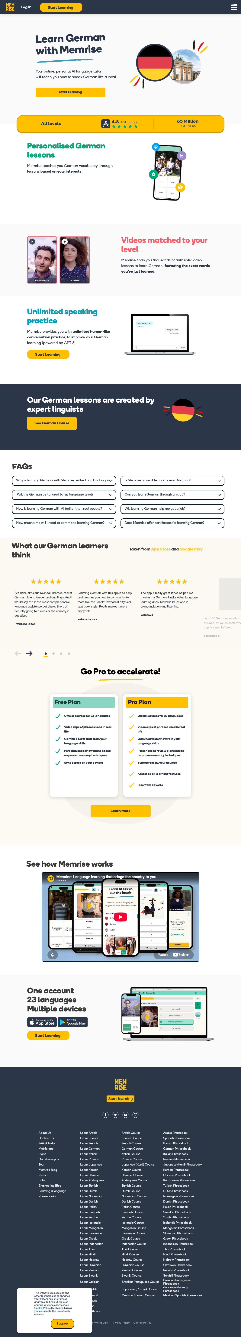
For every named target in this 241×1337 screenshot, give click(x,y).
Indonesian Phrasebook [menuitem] (178, 1244)
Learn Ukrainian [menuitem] (90, 1265)
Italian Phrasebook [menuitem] (175, 1154)
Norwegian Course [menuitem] (134, 1196)
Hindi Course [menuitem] (130, 1254)
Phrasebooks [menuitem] (47, 1196)
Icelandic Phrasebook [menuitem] (177, 1222)
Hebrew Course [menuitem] (132, 1259)
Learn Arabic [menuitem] (88, 1133)
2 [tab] (53, 653)
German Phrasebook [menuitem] (177, 1148)
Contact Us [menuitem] (46, 1138)
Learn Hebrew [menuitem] (89, 1259)
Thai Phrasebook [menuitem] (174, 1249)
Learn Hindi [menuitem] (87, 1254)
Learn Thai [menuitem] (87, 1249)
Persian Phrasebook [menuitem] (176, 1270)
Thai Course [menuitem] (130, 1249)
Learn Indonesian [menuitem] (91, 1244)
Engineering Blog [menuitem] (50, 1185)
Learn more (120, 811)
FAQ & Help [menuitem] (47, 1143)
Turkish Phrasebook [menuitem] (176, 1185)
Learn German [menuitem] (90, 1148)
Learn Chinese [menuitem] (90, 1175)
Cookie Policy (42, 1308)
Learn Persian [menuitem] (89, 1270)
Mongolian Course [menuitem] (134, 1228)
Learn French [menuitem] (89, 1143)
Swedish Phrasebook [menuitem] (177, 1212)
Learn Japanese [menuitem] (91, 1164)
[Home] (10, 6)
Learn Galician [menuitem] (89, 1282)
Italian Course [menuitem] (131, 1154)
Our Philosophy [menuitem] (49, 1159)
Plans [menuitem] (42, 1154)
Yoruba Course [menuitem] (131, 1217)
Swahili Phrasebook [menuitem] (176, 1275)
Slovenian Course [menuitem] (133, 1233)
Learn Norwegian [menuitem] (91, 1196)
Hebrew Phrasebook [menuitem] (176, 1259)
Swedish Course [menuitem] (132, 1212)
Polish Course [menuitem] (131, 1207)
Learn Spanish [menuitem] (89, 1138)
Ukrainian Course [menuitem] (133, 1265)
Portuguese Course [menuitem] (134, 1180)
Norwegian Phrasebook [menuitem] (178, 1196)
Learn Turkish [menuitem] (89, 1185)
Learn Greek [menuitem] (88, 1238)
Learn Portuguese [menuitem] (92, 1180)
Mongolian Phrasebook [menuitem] (178, 1228)
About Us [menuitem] (45, 1133)
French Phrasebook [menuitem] (176, 1143)
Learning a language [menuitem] (52, 1191)
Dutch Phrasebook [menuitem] (175, 1191)
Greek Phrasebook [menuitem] (175, 1238)
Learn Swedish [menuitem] (90, 1212)
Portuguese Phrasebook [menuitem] (179, 1180)
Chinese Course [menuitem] (132, 1175)
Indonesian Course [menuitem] (134, 1244)
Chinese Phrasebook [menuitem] (177, 1175)
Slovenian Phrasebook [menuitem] (178, 1233)
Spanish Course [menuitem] (132, 1138)
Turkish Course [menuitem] (131, 1185)
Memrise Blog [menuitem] (48, 1170)
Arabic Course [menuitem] (131, 1133)
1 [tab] (46, 653)
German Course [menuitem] (132, 1148)
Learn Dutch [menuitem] (88, 1191)
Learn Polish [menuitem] (88, 1207)
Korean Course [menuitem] (132, 1170)
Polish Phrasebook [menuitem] (175, 1207)
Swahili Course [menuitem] (131, 1275)
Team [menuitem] (42, 1164)
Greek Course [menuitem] (131, 1238)
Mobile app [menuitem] (46, 1148)
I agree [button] (62, 1323)
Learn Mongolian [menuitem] (91, 1228)
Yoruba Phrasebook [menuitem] (176, 1217)
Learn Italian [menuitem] (88, 1154)
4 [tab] (69, 653)
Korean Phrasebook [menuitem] (176, 1170)
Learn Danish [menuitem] (89, 1201)
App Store (161, 549)
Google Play (191, 549)
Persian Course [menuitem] (132, 1270)
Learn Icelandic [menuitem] (90, 1222)
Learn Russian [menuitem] (89, 1159)
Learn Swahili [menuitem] (89, 1275)
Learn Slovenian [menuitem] (91, 1233)
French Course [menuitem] (131, 1143)
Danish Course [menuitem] (131, 1201)
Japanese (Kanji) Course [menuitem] (138, 1164)
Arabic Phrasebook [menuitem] (175, 1133)
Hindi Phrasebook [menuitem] (175, 1254)
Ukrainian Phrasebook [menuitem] (177, 1265)
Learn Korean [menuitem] (89, 1170)
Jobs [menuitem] (42, 1180)
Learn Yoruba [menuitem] (89, 1217)
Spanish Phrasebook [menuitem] (176, 1138)
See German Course (51, 423)
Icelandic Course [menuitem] (133, 1222)
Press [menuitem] (42, 1175)
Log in (26, 7)
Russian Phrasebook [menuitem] (176, 1159)
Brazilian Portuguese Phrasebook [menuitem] (177, 1282)
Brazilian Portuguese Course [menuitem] (140, 1282)
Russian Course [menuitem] (132, 1159)
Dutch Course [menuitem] (131, 1191)
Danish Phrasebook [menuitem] (176, 1201)
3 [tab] (61, 653)
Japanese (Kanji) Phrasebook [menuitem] (182, 1164)
